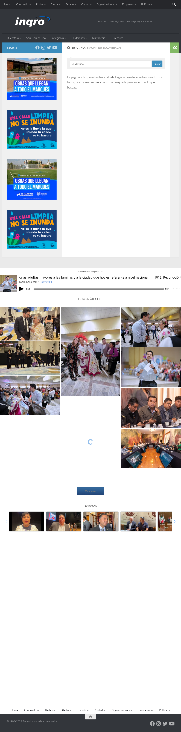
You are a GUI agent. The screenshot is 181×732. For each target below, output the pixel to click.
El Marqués (77, 38)
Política (145, 4)
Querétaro (13, 38)
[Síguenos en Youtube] (54, 47)
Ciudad (85, 4)
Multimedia (98, 38)
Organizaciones (106, 4)
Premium (118, 38)
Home (7, 4)
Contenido (22, 4)
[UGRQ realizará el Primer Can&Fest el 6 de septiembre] (138, 521)
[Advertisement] (90, 564)
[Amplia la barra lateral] (174, 47)
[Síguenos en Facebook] (37, 47)
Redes (39, 4)
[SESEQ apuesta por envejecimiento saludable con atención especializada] (26, 521)
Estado (70, 4)
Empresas (128, 4)
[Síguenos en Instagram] (43, 47)
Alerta (54, 4)
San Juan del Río (36, 38)
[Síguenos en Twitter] (49, 47)
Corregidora (57, 38)
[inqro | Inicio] (48, 21)
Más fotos (90, 491)
